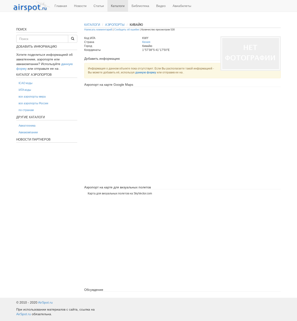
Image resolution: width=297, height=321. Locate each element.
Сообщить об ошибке (126, 29)
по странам (26, 110)
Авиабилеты (182, 6)
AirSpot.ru (45, 302)
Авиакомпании (28, 132)
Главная (61, 6)
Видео (161, 6)
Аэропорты (115, 24)
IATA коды (25, 90)
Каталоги (118, 6)
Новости (80, 6)
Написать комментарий (98, 29)
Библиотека (140, 6)
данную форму (145, 72)
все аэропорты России (33, 103)
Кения (146, 42)
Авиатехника (27, 125)
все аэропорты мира (32, 96)
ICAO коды (25, 83)
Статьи (99, 6)
